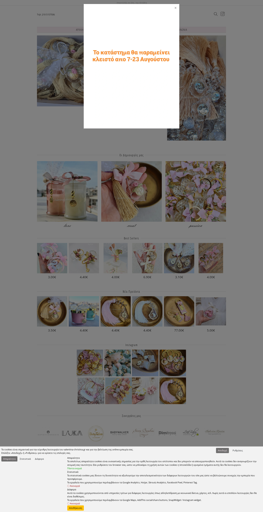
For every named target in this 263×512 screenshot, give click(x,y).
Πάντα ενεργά (74, 468)
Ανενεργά (74, 485)
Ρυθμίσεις (238, 450)
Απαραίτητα (9, 458)
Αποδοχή (222, 450)
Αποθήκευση (75, 508)
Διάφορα (39, 458)
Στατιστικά (25, 458)
